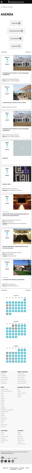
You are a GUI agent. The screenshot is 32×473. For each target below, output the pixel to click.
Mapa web (5, 468)
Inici (2, 7)
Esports (2, 404)
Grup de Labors (6, 184)
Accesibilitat (13, 469)
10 (18, 328)
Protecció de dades (13, 468)
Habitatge (3, 408)
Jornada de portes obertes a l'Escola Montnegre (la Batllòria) (15, 73)
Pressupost (3, 381)
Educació (3, 398)
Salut (2, 422)
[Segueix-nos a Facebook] (6, 462)
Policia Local (3, 417)
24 (10, 311)
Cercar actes (15, 46)
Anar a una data (15, 38)
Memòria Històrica (5, 411)
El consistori (3, 375)
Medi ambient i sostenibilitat (7, 409)
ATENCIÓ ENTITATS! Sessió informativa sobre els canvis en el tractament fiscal (15, 214)
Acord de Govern (4, 379)
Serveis (2, 434)
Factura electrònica (22, 375)
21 (21, 308)
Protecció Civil (4, 419)
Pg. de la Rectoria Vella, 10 (12, 286)
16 (16, 331)
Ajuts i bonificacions (22, 383)
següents (28, 52)
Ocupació (3, 415)
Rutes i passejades (22, 393)
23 (7, 311)
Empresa (3, 400)
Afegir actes (15, 23)
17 (10, 308)
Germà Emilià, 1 (9, 221)
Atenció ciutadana (5, 389)
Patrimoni (20, 395)
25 (13, 311)
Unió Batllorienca (4, 440)
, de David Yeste (13, 279)
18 (13, 308)
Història (19, 396)
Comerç (2, 395)
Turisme (19, 391)
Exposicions (20, 436)
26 (16, 311)
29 (24, 311)
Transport (3, 438)
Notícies (19, 434)
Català (2, 393)
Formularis (20, 442)
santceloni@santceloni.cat (7, 453)
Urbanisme (3, 426)
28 (21, 311)
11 (13, 305)
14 (21, 305)
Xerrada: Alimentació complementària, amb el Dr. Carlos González (15, 247)
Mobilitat (3, 413)
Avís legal (22, 468)
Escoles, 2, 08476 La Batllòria (12, 80)
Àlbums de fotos (21, 440)
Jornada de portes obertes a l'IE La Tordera (14, 102)
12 (16, 305)
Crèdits (27, 468)
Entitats (2, 402)
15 (24, 305)
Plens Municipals (4, 377)
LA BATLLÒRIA (4, 430)
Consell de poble (4, 436)
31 (10, 314)
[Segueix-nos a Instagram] (9, 462)
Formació (3, 406)
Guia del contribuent (22, 381)
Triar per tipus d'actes (14, 31)
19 (16, 308)
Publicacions (20, 438)
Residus (2, 421)
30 (16, 337)
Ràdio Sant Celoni (21, 443)
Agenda (5, 7)
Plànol (19, 389)
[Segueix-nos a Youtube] (13, 462)
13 (18, 305)
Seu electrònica (21, 377)
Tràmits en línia (21, 374)
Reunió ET (5, 158)
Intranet (20, 469)
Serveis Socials (4, 424)
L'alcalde (3, 374)
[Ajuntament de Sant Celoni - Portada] (16, 1)
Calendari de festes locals (6, 391)
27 (18, 311)
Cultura (2, 396)
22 (24, 308)
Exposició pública (21, 379)
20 (18, 308)
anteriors (4, 52)
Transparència (4, 383)
